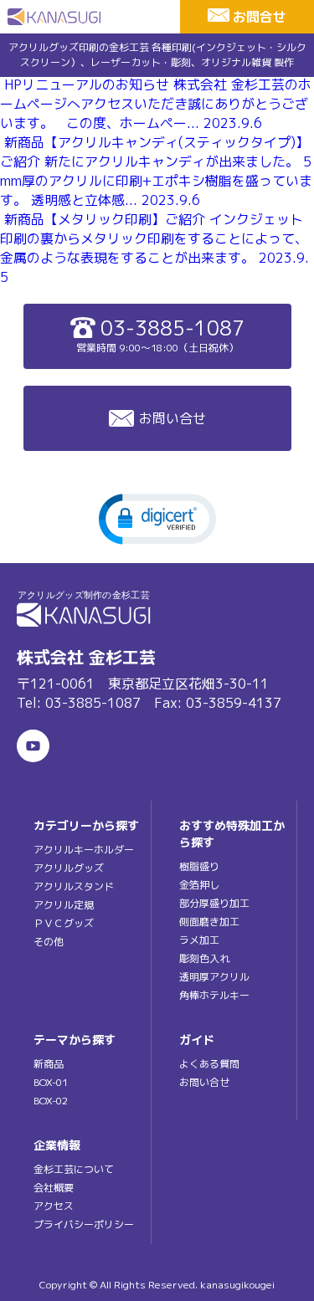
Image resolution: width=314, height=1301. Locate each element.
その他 (48, 942)
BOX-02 (50, 1101)
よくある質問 (209, 1064)
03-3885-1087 (160, 334)
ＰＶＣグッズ (63, 923)
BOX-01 (50, 1082)
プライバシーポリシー (83, 1224)
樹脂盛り (199, 866)
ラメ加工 (199, 940)
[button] (157, 517)
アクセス (53, 1206)
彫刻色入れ (204, 958)
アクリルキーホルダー (83, 850)
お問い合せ (172, 418)
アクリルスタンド (73, 886)
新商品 (48, 1064)
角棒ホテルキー (214, 995)
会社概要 (53, 1188)
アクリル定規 (63, 905)
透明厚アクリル (214, 977)
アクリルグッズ (68, 868)
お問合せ (259, 17)
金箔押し (199, 885)
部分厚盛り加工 (214, 903)
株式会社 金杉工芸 (86, 656)
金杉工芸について (73, 1169)
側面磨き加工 (209, 921)
